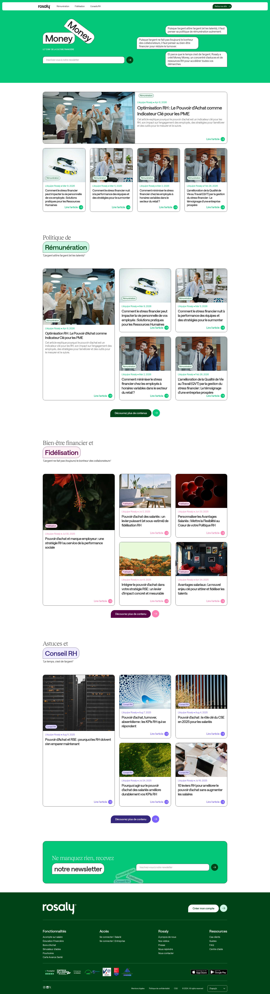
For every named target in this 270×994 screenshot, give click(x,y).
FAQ (211, 945)
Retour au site (221, 6)
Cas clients (214, 937)
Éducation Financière (53, 941)
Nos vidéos (163, 941)
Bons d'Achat (49, 945)
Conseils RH (95, 6)
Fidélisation (80, 6)
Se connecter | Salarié (110, 937)
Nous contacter (166, 953)
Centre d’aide (216, 949)
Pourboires (48, 953)
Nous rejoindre (165, 949)
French (213, 988)
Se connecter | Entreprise (112, 941)
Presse (161, 945)
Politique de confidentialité (159, 988)
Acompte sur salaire (53, 937)
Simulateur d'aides (52, 949)
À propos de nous (167, 937)
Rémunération (63, 6)
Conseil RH (51, 726)
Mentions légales (138, 988)
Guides (212, 941)
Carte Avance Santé (53, 957)
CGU (176, 988)
